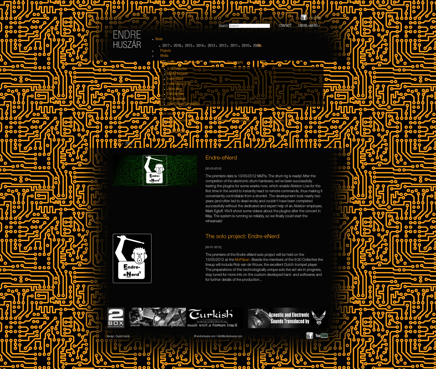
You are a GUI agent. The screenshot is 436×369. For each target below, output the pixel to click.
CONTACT (285, 26)
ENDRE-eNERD (309, 26)
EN (318, 18)
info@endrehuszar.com (230, 336)
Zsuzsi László (123, 336)
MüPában (242, 260)
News (117, 144)
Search (223, 26)
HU (312, 18)
